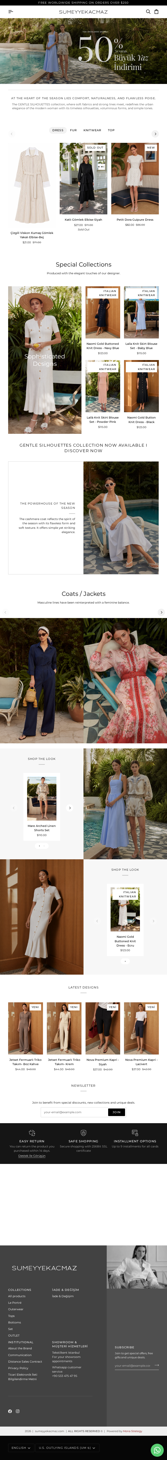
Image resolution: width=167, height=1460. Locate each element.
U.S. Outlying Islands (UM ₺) (65, 1447)
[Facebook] (10, 1411)
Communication (20, 1355)
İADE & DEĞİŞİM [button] (65, 1289)
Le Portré (14, 1303)
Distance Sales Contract (25, 1361)
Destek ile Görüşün (31, 1156)
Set (10, 1329)
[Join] (155, 1365)
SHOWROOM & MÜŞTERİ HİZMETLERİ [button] (70, 1344)
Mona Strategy (132, 1431)
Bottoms (14, 1322)
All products (16, 1296)
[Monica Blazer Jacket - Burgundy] (121, 518)
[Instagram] (18, 1411)
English (19, 1447)
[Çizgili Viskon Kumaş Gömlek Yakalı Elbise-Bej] (32, 185)
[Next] (155, 134)
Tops (11, 1316)
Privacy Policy (18, 1368)
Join (117, 1112)
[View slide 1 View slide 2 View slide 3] (83, 51)
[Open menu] (14, 12)
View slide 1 (125, 961)
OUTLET (14, 1335)
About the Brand (20, 1348)
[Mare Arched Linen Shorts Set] (41, 799)
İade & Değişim (63, 1296)
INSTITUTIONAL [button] (20, 1342)
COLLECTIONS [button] (20, 1289)
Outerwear (15, 1309)
